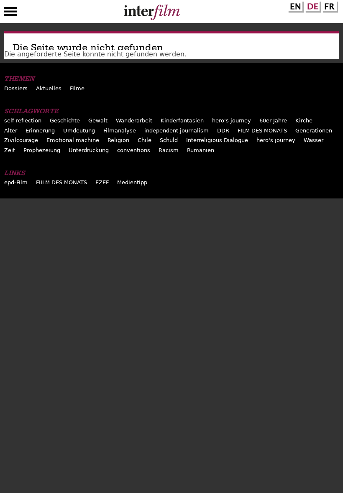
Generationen (313, 130)
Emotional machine (72, 140)
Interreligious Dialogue (217, 140)
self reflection (22, 120)
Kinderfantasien (182, 120)
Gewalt (98, 120)
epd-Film (16, 182)
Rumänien (200, 150)
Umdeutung (79, 130)
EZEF (102, 182)
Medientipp (132, 182)
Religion (118, 140)
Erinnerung (40, 130)
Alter (10, 130)
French (329, 5)
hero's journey (231, 120)
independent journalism (176, 130)
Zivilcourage (21, 140)
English (294, 5)
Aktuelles (48, 88)
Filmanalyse (119, 130)
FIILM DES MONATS (61, 182)
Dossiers (16, 88)
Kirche (303, 120)
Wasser (313, 140)
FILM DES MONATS (262, 130)
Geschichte (65, 120)
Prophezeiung (41, 150)
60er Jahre (273, 120)
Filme (77, 88)
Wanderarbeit (134, 120)
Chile (144, 140)
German (312, 5)
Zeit (9, 150)
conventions (133, 150)
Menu (10, 13)
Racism (169, 150)
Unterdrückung (89, 150)
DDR (223, 130)
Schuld (169, 140)
